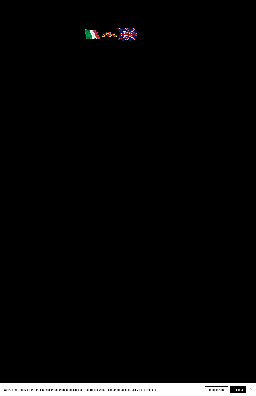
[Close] (251, 389)
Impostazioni (216, 390)
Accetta (238, 390)
